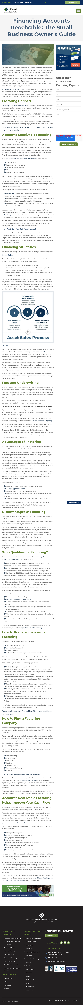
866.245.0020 (25, 2)
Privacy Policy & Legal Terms (10, 1001)
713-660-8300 (52, 958)
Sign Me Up (51, 935)
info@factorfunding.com (56, 961)
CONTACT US (52, 948)
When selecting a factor (27, 780)
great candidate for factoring (32, 628)
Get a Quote (72, 2)
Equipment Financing (10, 958)
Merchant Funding (9, 951)
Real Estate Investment (11, 965)
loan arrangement (39, 352)
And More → (29, 990)
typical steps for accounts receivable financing (21, 158)
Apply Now (73, 502)
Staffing (28, 983)
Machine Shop (30, 969)
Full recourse (10, 194)
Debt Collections (9, 954)
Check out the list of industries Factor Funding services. (21, 774)
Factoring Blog (8, 978)
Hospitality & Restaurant (33, 952)
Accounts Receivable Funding (12, 938)
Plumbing (29, 972)
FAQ (5, 981)
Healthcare (29, 955)
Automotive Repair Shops (33, 938)
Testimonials (7, 985)
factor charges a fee (9, 215)
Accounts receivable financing (12, 89)
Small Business (30, 979)
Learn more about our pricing (42, 421)
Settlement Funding (10, 961)
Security (28, 976)
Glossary (6, 988)
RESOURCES (9, 974)
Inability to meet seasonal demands (18, 599)
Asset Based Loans (9, 947)
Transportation (30, 986)
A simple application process (16, 489)
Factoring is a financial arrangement (14, 105)
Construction (29, 945)
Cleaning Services (31, 941)
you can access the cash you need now (15, 823)
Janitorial (28, 962)
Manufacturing (30, 966)
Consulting (29, 948)
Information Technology (33, 959)
